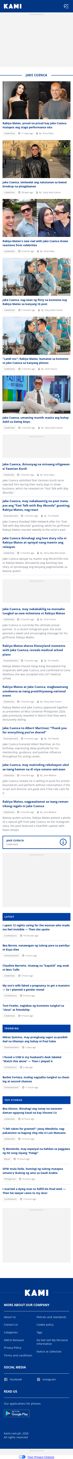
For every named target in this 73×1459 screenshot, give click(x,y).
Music (7, 1159)
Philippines (10, 1179)
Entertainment (11, 515)
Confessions (10, 935)
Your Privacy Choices (40, 1457)
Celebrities (9, 133)
